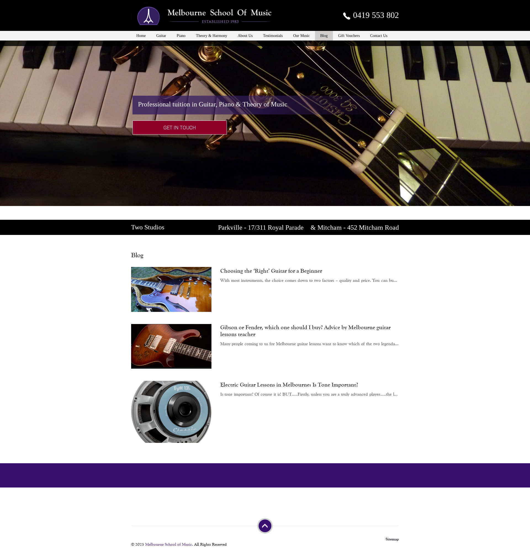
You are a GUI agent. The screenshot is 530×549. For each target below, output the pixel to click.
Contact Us (378, 36)
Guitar (161, 36)
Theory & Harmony (211, 36)
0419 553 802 (375, 15)
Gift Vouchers (349, 36)
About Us (245, 36)
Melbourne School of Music (168, 544)
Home (141, 36)
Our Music (301, 36)
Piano (181, 36)
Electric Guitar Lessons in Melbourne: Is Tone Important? (289, 384)
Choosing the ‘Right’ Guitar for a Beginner (271, 270)
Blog (324, 36)
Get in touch (179, 127)
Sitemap (392, 539)
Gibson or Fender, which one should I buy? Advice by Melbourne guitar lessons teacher (305, 331)
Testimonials (273, 36)
